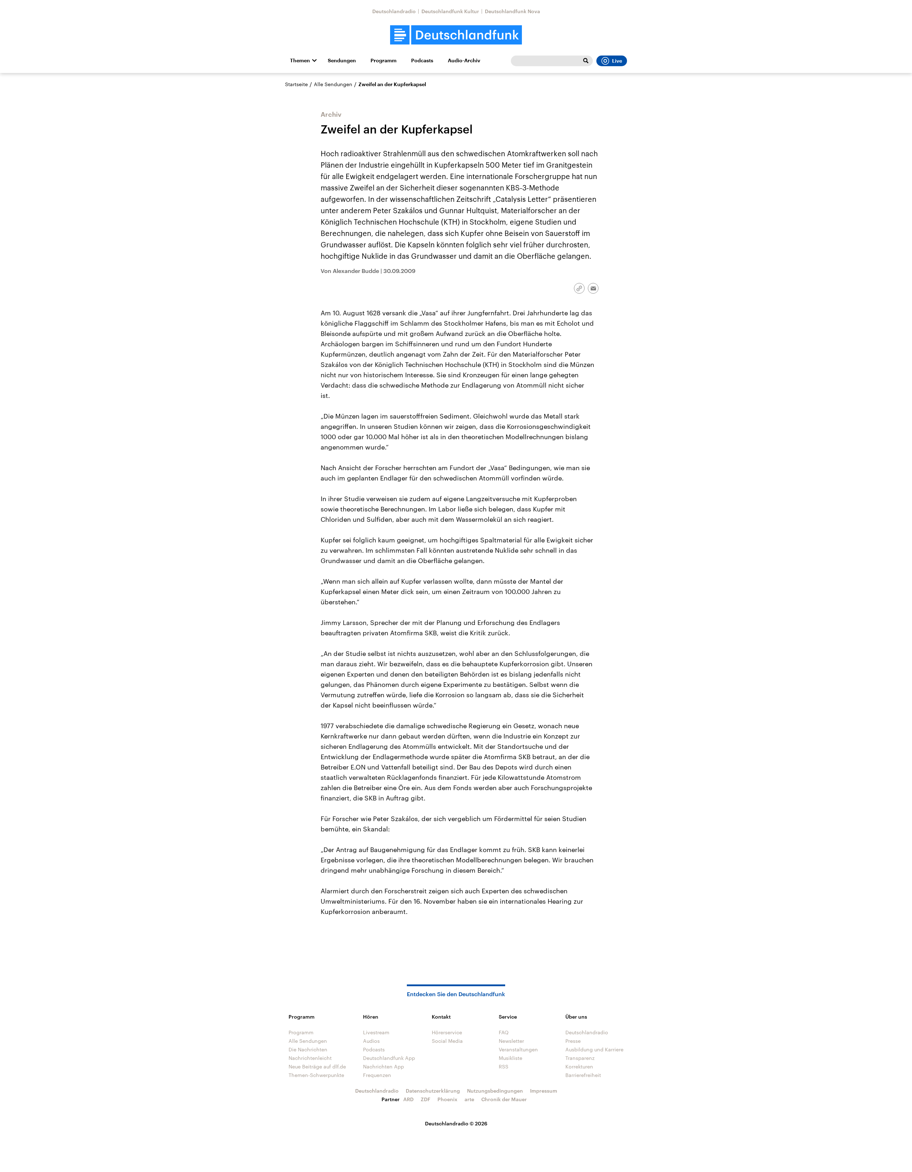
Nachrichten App (383, 1066)
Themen (300, 60)
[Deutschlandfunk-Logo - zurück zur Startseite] (456, 35)
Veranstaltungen (518, 1049)
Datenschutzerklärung (433, 1091)
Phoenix (447, 1099)
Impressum (543, 1091)
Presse (573, 1041)
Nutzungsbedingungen (495, 1091)
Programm (383, 60)
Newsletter (511, 1041)
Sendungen (342, 60)
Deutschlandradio (394, 11)
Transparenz (580, 1058)
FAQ (504, 1032)
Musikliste (510, 1058)
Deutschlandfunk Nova (512, 11)
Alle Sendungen (333, 84)
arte (469, 1099)
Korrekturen (579, 1066)
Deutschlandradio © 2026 (456, 1123)
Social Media (447, 1041)
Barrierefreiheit (583, 1075)
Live (617, 60)
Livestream (376, 1032)
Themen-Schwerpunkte (316, 1075)
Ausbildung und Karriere (594, 1049)
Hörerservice (447, 1032)
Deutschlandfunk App (389, 1058)
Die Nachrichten (308, 1049)
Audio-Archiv (464, 60)
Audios (371, 1041)
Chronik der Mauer (504, 1099)
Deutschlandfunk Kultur (450, 11)
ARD (408, 1099)
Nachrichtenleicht (310, 1058)
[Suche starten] (585, 61)
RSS (503, 1066)
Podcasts (422, 60)
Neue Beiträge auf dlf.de (317, 1066)
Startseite (296, 84)
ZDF (425, 1099)
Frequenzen (377, 1075)
